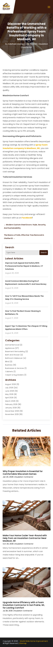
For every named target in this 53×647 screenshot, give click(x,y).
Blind (7, 361)
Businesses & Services (14, 368)
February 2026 (11, 404)
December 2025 (12, 411)
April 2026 (9, 397)
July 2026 (9, 387)
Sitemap (22, 643)
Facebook (27, 217)
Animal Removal (12, 345)
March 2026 (10, 401)
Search (44, 252)
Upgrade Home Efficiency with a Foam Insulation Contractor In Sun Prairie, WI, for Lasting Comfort (24, 605)
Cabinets (9, 371)
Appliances (10, 348)
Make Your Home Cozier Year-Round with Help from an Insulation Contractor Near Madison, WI (25, 538)
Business (8, 365)
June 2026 (9, 391)
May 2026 (9, 394)
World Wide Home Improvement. (34, 641)
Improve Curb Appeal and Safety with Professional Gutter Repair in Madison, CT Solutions (24, 266)
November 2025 (12, 414)
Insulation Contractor (24, 477)
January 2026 (11, 407)
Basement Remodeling (15, 351)
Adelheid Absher (16, 44)
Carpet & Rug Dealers (14, 375)
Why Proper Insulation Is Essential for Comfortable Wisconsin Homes (23, 472)
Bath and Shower (12, 355)
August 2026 (10, 384)
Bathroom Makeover (14, 358)
